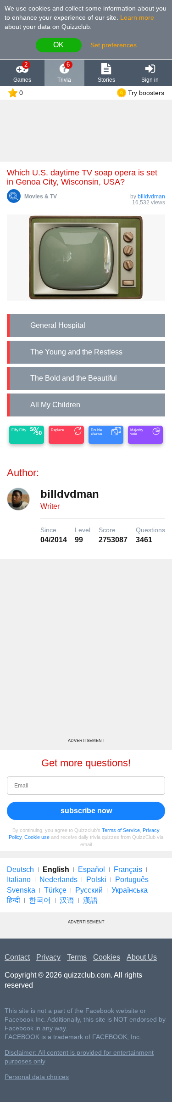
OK (58, 45)
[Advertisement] (86, 652)
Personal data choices (37, 1077)
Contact (17, 957)
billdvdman (151, 196)
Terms (77, 957)
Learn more (137, 17)
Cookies (106, 957)
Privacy (48, 957)
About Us (142, 957)
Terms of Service (121, 830)
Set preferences (113, 45)
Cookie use (37, 837)
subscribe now (86, 811)
